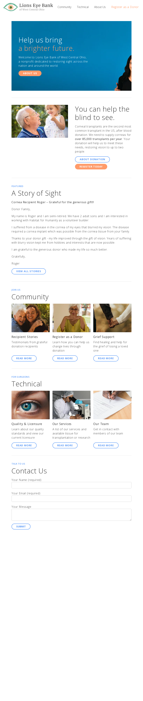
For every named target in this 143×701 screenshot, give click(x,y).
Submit (21, 526)
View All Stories (28, 271)
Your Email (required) (26, 493)
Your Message (21, 507)
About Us (100, 7)
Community (64, 7)
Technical (83, 7)
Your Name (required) (27, 480)
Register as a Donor (125, 7)
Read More (24, 358)
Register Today (91, 166)
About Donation (92, 159)
